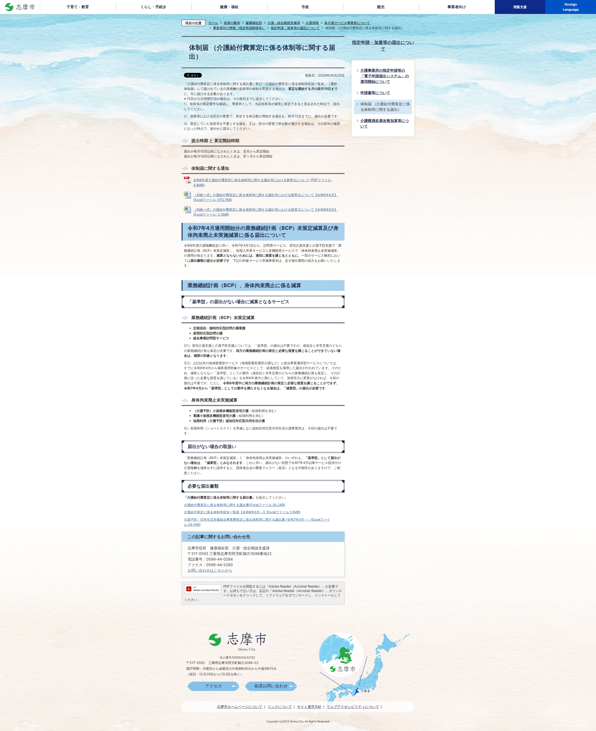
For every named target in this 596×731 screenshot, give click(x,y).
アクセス (213, 686)
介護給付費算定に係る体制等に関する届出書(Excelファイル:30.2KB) (234, 505)
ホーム (213, 23)
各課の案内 (232, 23)
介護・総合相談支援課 (284, 23)
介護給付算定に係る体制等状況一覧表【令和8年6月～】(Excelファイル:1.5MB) (242, 512)
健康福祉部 (254, 23)
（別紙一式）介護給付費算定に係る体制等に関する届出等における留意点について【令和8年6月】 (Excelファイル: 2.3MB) (265, 212)
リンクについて (280, 706)
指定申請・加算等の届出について (295, 28)
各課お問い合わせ (271, 686)
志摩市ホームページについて (239, 706)
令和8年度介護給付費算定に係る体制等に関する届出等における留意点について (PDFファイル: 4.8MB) (262, 182)
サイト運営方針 (309, 706)
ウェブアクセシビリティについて (353, 706)
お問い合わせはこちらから (210, 570)
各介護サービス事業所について (347, 23)
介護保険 (312, 23)
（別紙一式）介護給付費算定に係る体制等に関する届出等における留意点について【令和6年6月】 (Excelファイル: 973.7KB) (265, 197)
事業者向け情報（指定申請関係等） (239, 28)
